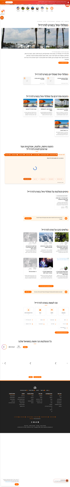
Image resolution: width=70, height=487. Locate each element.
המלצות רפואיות (22, 401)
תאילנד (51, 395)
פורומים (32, 397)
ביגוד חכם (13, 401)
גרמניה (51, 409)
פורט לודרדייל (39, 21)
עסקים (41, 397)
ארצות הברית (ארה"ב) (51, 21)
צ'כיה (51, 401)
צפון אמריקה (58, 21)
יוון (51, 411)
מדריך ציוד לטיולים (21, 397)
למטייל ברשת (31, 427)
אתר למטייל (67, 21)
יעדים (62, 21)
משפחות (40, 395)
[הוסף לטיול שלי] (48, 78)
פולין (51, 402)
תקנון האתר (37, 425)
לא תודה (3, 2)
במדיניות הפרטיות (8, 481)
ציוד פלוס (23, 395)
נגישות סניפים (12, 399)
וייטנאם (51, 397)
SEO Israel (31, 418)
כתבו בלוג (27, 291)
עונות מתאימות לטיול (21, 399)
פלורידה (44, 21)
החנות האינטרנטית (12, 402)
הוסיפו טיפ (28, 218)
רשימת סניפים (12, 395)
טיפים (32, 395)
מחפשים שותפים (30, 401)
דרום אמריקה (59, 402)
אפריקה (60, 406)
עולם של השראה (22, 404)
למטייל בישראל (39, 402)
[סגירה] (68, 479)
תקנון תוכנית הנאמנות (32, 425)
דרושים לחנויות (12, 397)
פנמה (51, 399)
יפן (51, 408)
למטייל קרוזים (22, 402)
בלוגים (32, 399)
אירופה (60, 395)
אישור (17, 484)
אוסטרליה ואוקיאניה (58, 404)
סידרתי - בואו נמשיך (9, 2)
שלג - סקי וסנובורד (39, 401)
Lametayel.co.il (50, 427)
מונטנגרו (50, 404)
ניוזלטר (32, 402)
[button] (61, 480)
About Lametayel (43, 425)
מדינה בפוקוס (22, 406)
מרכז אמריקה (59, 401)
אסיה (60, 397)
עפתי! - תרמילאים (39, 399)
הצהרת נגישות (26, 425)
